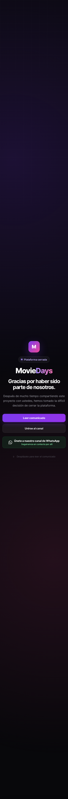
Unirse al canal (34, 428)
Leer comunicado (34, 418)
